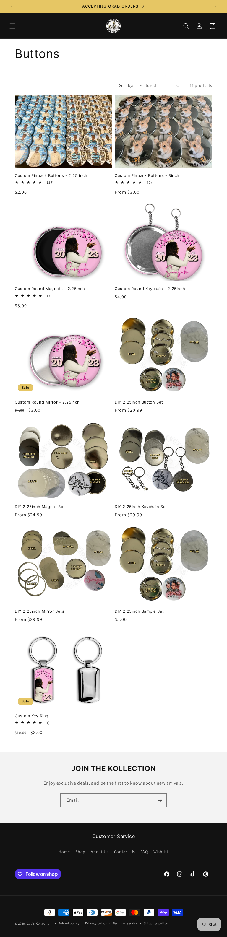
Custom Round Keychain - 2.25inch (150, 288)
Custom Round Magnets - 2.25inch (50, 288)
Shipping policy (155, 923)
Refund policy (68, 923)
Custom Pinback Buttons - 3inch (147, 175)
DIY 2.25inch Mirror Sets (39, 611)
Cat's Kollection (39, 923)
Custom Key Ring (31, 715)
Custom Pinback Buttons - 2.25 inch (51, 175)
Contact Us (124, 851)
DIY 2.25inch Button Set (139, 402)
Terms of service (125, 923)
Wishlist (160, 851)
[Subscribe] (159, 800)
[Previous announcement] (11, 6)
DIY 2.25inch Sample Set (139, 611)
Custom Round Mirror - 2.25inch (47, 402)
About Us (99, 851)
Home (64, 851)
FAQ (144, 851)
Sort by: (126, 85)
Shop (80, 851)
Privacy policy (96, 923)
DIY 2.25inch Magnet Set (40, 506)
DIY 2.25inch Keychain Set (141, 506)
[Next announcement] (215, 6)
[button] (12, 25)
